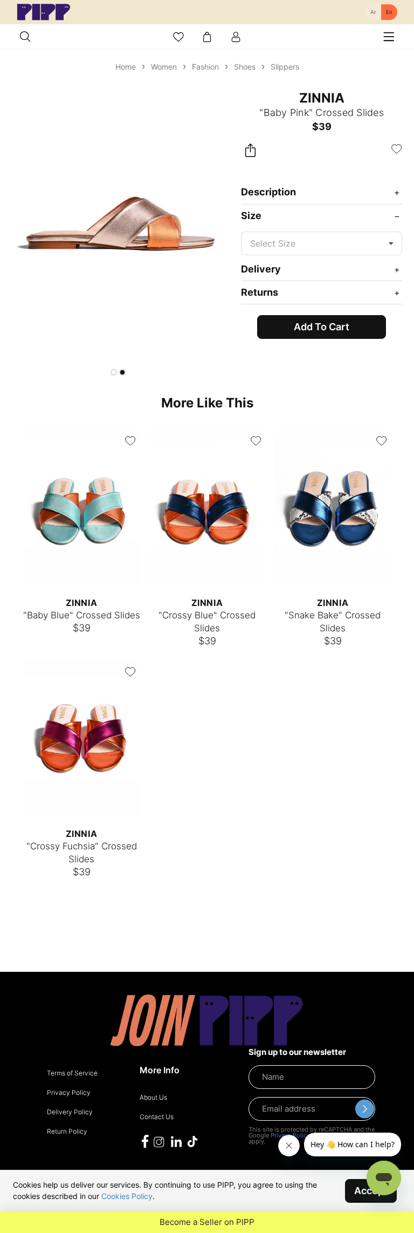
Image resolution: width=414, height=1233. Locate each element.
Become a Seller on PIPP (207, 1222)
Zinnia (321, 98)
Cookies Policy (127, 1196)
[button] (114, 372)
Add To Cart (321, 326)
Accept (371, 1190)
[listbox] (321, 243)
